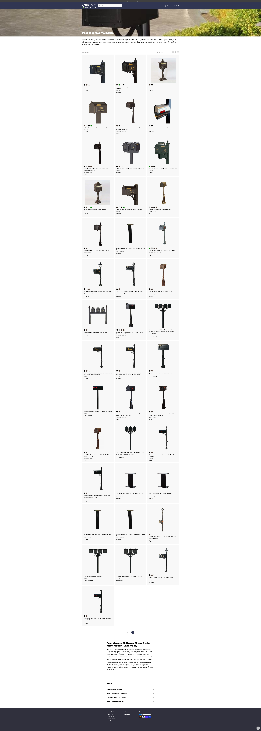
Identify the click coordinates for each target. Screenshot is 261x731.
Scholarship (111, 721)
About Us (110, 714)
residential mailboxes (123, 659)
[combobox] (110, 5)
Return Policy (111, 718)
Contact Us (111, 716)
